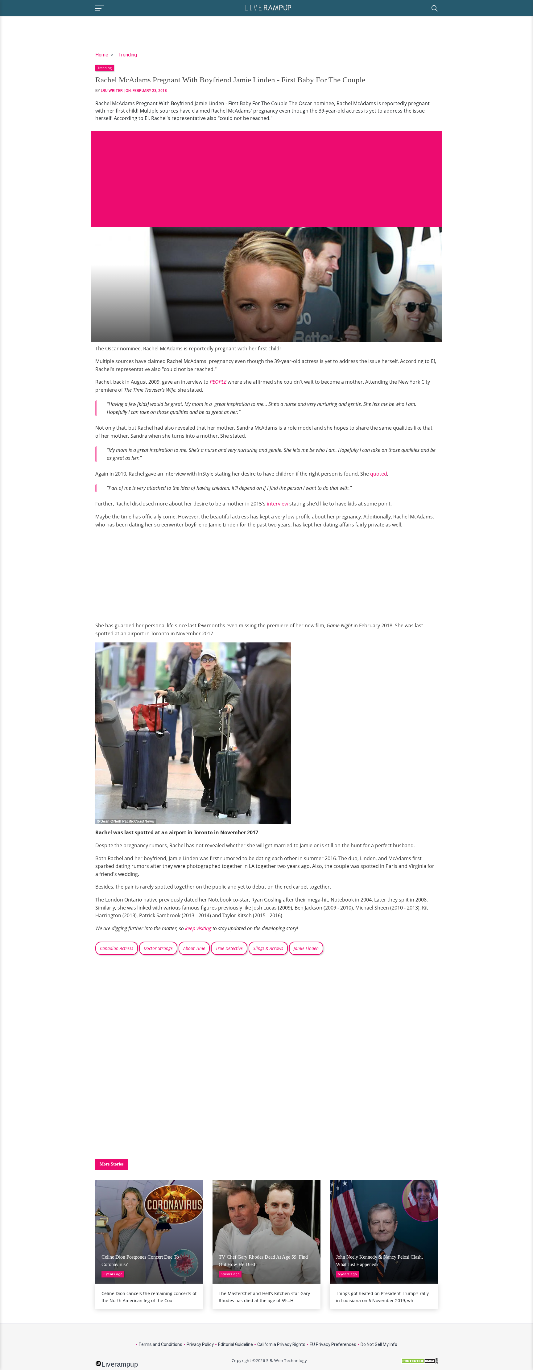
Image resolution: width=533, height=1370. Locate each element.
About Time (194, 948)
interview (277, 503)
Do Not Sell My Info (379, 1344)
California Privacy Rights (281, 1344)
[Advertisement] (266, 174)
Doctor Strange (158, 948)
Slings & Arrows (268, 948)
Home (101, 55)
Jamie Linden (306, 948)
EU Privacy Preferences (333, 1344)
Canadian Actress (116, 948)
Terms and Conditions (160, 1344)
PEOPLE (218, 381)
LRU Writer (112, 91)
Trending (127, 55)
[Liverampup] (268, 7)
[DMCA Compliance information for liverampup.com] (419, 1363)
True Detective (229, 948)
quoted (378, 473)
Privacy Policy (200, 1344)
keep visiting (198, 928)
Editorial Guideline (235, 1344)
